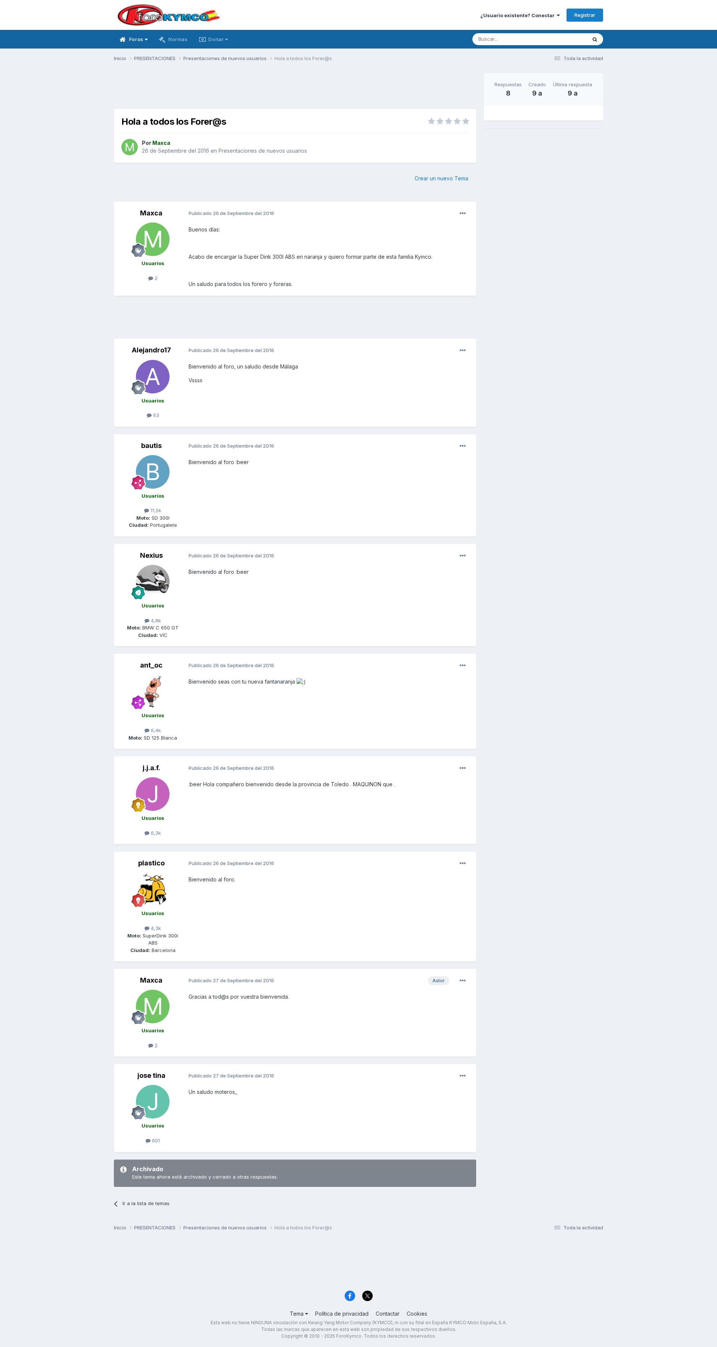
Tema (297, 1313)
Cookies (417, 1313)
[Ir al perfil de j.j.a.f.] (153, 794)
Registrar (584, 15)
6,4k (155, 730)
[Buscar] (595, 39)
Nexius (151, 555)
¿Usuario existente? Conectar (518, 15)
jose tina (151, 1075)
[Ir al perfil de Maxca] (129, 147)
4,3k (155, 928)
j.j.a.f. (151, 768)
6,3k (155, 833)
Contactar (388, 1313)
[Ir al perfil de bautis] (153, 472)
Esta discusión (561, 39)
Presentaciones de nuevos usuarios (262, 150)
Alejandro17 (151, 350)
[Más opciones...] (462, 213)
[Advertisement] (295, 90)
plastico (151, 863)
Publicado (231, 213)
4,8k (155, 620)
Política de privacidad (342, 1313)
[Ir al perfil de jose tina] (153, 1102)
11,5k (155, 510)
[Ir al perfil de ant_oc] (153, 691)
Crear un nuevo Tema (441, 178)
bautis (151, 445)
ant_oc (151, 665)
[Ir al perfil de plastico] (153, 889)
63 (155, 415)
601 (155, 1141)
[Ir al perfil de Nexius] (153, 581)
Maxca (151, 213)
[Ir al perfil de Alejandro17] (153, 376)
